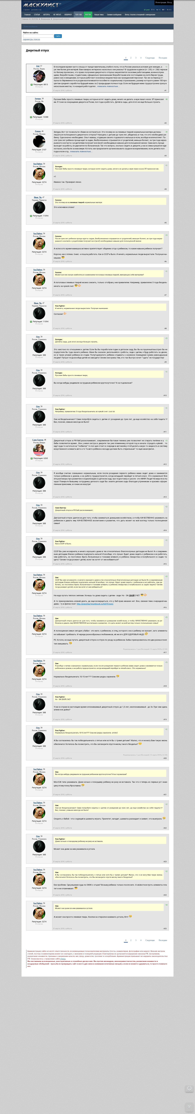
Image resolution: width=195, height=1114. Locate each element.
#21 (165, 795)
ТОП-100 (78, 14)
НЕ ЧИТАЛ (57, 14)
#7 (166, 295)
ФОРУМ (88, 14)
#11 (165, 432)
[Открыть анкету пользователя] (39, 82)
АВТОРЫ (46, 14)
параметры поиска (31, 39)
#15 (165, 564)
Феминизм (45, 19)
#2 (166, 123)
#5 (166, 223)
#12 (165, 464)
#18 (165, 686)
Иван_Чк (38, 197)
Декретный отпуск (61, 19)
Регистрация (161, 2)
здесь (63, 959)
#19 (165, 720)
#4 (166, 189)
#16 (165, 608)
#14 (165, 530)
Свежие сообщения (114, 14)
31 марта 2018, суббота (62, 91)
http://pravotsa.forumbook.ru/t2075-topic (95, 604)
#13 (165, 497)
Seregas (38, 99)
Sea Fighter (37, 164)
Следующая (150, 58)
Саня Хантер (37, 440)
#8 (166, 329)
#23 (165, 862)
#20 (165, 758)
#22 (165, 828)
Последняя (163, 58)
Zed (37, 66)
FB (153, 10)
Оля (38, 337)
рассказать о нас (36, 10)
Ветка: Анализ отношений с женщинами (140, 14)
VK (159, 10)
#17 (165, 653)
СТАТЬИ (37, 14)
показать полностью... (108, 86)
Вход (169, 2)
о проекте (26, 10)
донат (148, 10)
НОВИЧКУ (68, 14)
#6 (166, 262)
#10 (165, 396)
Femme (38, 131)
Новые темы (99, 14)
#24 (165, 895)
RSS (170, 10)
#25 (165, 929)
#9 (166, 362)
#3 (166, 156)
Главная (25, 19)
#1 (166, 91)
